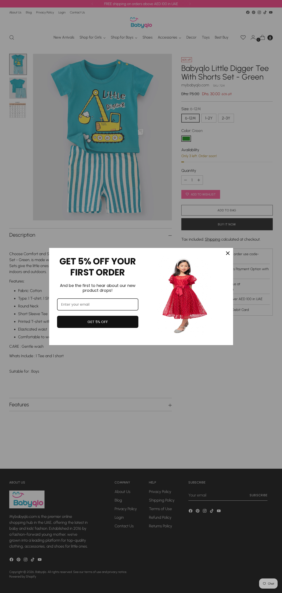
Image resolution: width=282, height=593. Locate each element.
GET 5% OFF (97, 321)
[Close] (228, 253)
